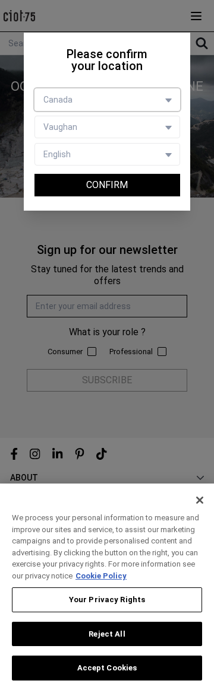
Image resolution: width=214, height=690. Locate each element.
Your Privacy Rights (107, 599)
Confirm (107, 184)
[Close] (200, 500)
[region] (107, 587)
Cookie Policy (101, 575)
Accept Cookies (107, 667)
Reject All (107, 633)
